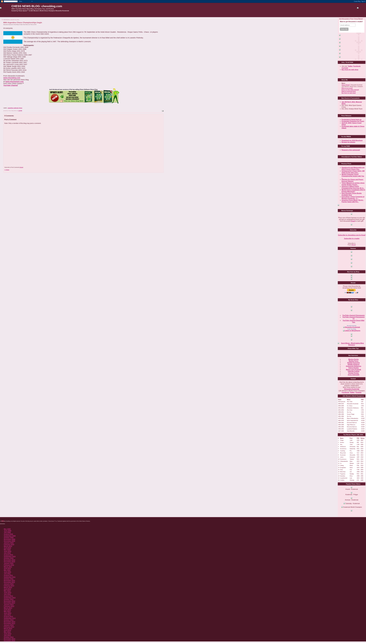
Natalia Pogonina (353, 363)
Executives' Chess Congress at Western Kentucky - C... (353, 197)
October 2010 (8, 558)
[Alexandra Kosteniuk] (351, 327)
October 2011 (8, 579)
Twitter (352, 392)
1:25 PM (20, 110)
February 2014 (9, 627)
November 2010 (9, 560)
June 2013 (7, 613)
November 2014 (9, 639)
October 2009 (8, 537)
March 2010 (8, 546)
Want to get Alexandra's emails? (351, 21)
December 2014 (9, 640)
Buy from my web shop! (349, 93)
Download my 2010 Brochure (352, 140)
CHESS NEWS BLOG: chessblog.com (36, 6)
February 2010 (9, 544)
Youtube (358, 392)
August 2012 (8, 596)
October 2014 (8, 637)
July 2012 (7, 594)
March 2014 (8, 628)
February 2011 (9, 565)
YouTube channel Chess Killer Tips (353, 321)
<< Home (6, 170)
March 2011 (8, 567)
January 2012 (9, 584)
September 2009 (10, 536)
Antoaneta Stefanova (353, 366)
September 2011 (9, 577)
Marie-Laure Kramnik (353, 369)
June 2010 (7, 551)
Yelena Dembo (353, 368)
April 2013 (7, 609)
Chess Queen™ (346, 85)
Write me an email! (347, 88)
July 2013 (7, 615)
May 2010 (7, 549)
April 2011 (7, 568)
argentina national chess (15, 108)
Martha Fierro (353, 361)
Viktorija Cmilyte (353, 371)
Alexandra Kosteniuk (351, 325)
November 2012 (9, 601)
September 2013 (10, 618)
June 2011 (7, 572)
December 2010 (9, 561)
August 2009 (8, 534)
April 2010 (7, 548)
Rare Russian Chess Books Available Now (352, 194)
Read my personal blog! (349, 91)
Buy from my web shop (350, 69)
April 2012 (7, 589)
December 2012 (9, 603)
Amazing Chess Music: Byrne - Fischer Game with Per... (353, 201)
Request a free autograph (351, 150)
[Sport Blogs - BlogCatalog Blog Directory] (351, 345)
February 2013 (9, 606)
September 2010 (10, 556)
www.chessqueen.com (14, 82)
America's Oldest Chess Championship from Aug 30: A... (353, 187)
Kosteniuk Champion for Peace (353, 121)
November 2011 (9, 580)
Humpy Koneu (353, 373)
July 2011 (7, 573)
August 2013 (8, 616)
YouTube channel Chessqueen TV (353, 318)
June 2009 (7, 531)
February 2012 (9, 585)
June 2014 (7, 634)
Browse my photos (348, 142)
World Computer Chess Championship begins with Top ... (353, 176)
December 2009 (9, 541)
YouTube (345, 68)
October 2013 (8, 620)
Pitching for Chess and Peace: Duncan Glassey (353, 180)
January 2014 (9, 625)
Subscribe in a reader (352, 238)
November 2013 (9, 622)
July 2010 (7, 553)
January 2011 (8, 563)
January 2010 (9, 543)
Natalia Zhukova (353, 364)
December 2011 (9, 582)
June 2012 (7, 592)
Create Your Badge (351, 329)
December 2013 (9, 623)
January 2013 (9, 604)
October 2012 (8, 599)
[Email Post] (162, 110)
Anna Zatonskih (353, 375)
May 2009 (7, 529)
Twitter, (350, 66)
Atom (21, 167)
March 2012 (8, 587)
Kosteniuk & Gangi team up (351, 119)
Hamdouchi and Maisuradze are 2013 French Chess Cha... (353, 168)
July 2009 (7, 532)
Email (353, 221)
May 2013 (7, 611)
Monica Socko (353, 359)
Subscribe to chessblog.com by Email (351, 235)
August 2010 (8, 555)
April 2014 (7, 630)
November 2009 (9, 539)
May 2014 (7, 632)
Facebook (356, 66)
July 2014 (7, 635)
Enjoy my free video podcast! (350, 89)
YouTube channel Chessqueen (353, 315)
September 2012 (10, 597)
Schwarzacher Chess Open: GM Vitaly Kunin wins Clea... (353, 171)
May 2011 (7, 570)
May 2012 (7, 591)
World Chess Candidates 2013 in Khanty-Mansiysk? (353, 190)
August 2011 (8, 575)
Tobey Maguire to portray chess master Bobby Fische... (353, 183)
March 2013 (8, 608)
